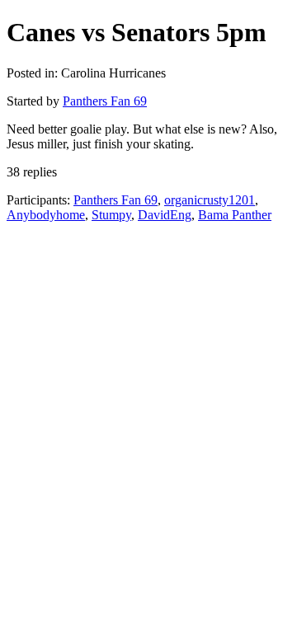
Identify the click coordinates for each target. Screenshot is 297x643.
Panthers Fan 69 (105, 101)
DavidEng (164, 215)
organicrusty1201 (209, 200)
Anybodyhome (46, 215)
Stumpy (111, 215)
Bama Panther (234, 215)
